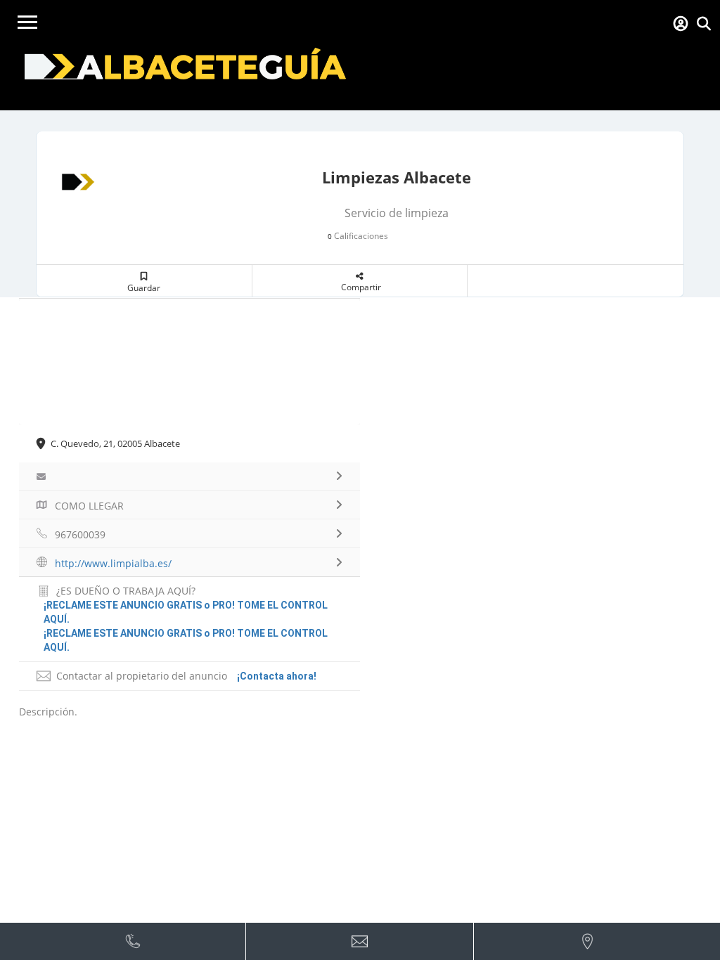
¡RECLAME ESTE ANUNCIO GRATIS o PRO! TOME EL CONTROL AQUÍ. (186, 640)
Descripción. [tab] (48, 711)
